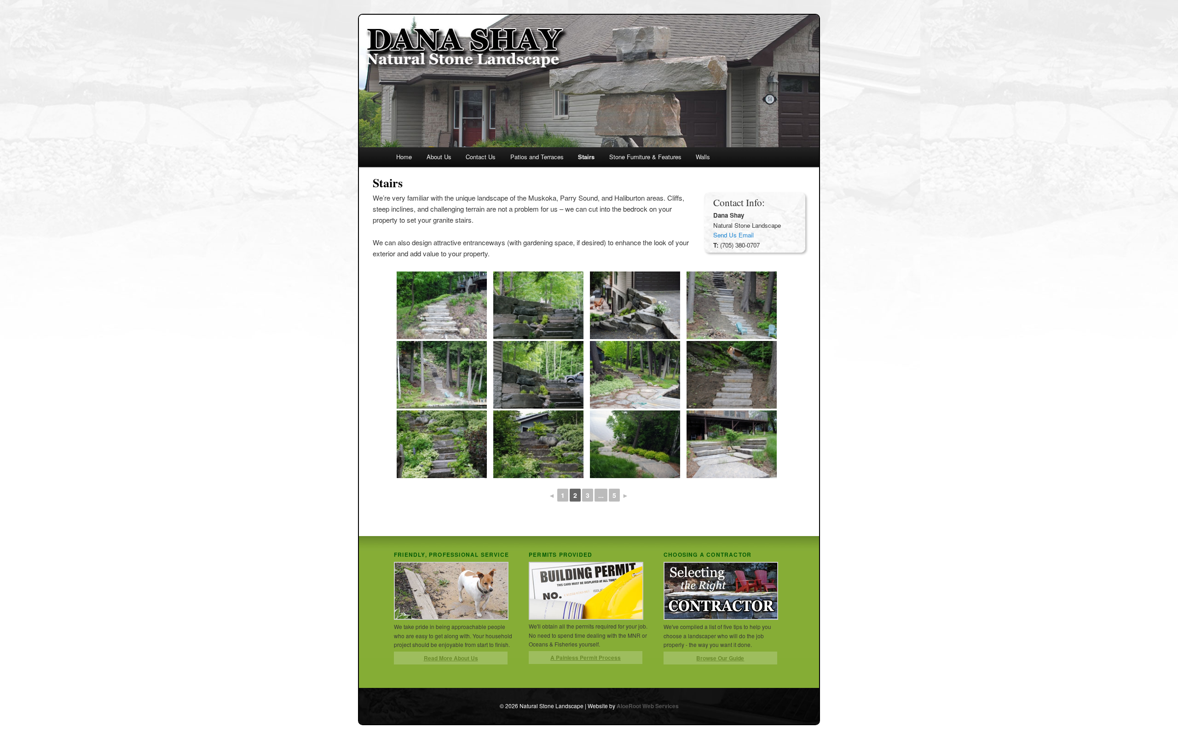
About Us (439, 156)
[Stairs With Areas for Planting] (635, 305)
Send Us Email (733, 235)
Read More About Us (451, 658)
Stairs (586, 156)
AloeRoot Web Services (648, 706)
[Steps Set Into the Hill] (732, 305)
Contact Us (481, 156)
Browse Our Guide (720, 658)
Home (404, 156)
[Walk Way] (635, 375)
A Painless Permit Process (585, 657)
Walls (703, 156)
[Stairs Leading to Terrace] (538, 305)
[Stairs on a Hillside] (442, 305)
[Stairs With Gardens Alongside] (635, 444)
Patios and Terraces (537, 156)
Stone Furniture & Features (645, 156)
